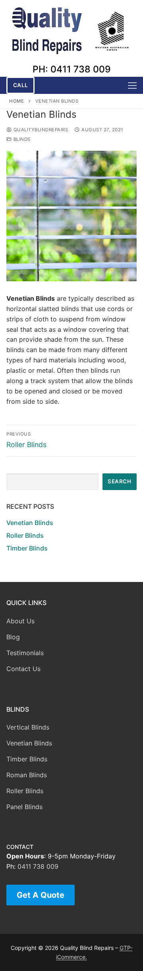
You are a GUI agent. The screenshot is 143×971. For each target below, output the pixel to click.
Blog (13, 637)
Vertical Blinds (27, 727)
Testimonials (25, 653)
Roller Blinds (25, 535)
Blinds (21, 139)
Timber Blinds (27, 548)
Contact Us (23, 669)
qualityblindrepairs (40, 129)
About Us (20, 621)
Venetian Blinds (29, 523)
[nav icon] (132, 85)
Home (16, 101)
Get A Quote (40, 895)
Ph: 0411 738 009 (72, 69)
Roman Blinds (26, 775)
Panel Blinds (24, 807)
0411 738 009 (37, 866)
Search (119, 481)
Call (20, 85)
